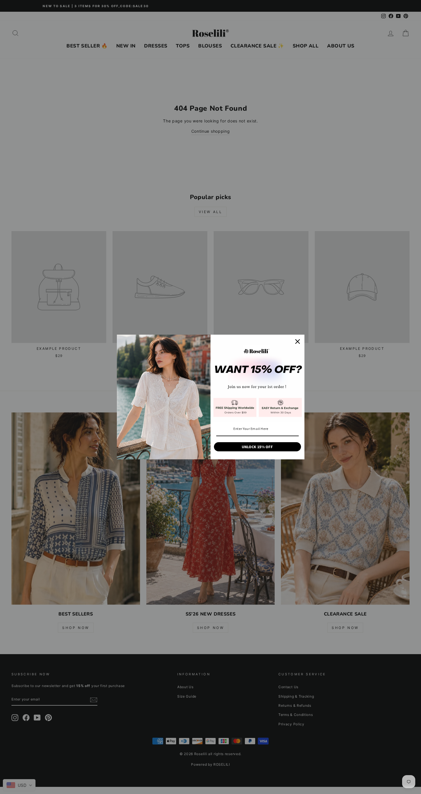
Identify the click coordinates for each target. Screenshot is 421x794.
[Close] (297, 341)
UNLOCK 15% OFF (257, 446)
